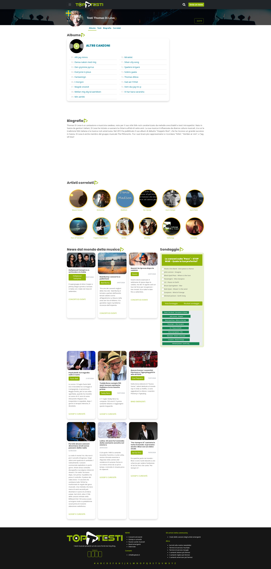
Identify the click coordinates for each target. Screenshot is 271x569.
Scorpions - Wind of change (174, 292)
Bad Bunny (105, 283)
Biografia (107, 28)
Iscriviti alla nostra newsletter (180, 545)
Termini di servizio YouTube (179, 548)
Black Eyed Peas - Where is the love (177, 275)
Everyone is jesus (83, 72)
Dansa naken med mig (85, 62)
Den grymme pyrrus (84, 67)
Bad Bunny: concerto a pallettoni (110, 278)
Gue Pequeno (137, 378)
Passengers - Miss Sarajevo (174, 279)
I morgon (79, 81)
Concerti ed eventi (135, 537)
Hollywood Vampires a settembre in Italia (79, 271)
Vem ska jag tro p (132, 86)
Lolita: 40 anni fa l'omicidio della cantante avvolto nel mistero (112, 443)
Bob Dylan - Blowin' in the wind (175, 289)
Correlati (117, 28)
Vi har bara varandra (134, 91)
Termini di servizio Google (179, 550)
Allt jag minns (81, 57)
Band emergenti (135, 544)
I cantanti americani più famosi (180, 557)
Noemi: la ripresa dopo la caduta (142, 269)
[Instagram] (96, 554)
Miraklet (128, 57)
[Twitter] (100, 554)
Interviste (132, 546)
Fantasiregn (80, 77)
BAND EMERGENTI (138, 401)
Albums (92, 28)
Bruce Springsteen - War (173, 285)
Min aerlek (80, 96)
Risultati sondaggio (191, 303)
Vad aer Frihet (131, 81)
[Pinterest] (93, 554)
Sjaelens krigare (132, 67)
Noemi (134, 274)
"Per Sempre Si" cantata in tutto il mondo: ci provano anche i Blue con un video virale (143, 445)
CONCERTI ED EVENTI (77, 299)
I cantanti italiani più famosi (179, 552)
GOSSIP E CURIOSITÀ (77, 414)
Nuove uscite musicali (137, 542)
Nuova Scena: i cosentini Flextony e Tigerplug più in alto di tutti (143, 372)
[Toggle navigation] (70, 4)
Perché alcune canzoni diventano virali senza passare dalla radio (79, 446)
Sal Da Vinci (136, 452)
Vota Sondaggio (171, 303)
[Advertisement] (188, 46)
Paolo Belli (74, 378)
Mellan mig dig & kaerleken (88, 91)
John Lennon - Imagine (172, 272)
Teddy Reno (105, 393)
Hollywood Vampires (77, 277)
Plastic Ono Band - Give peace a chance (179, 269)
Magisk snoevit (82, 86)
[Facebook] (89, 554)
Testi (99, 28)
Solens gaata (130, 72)
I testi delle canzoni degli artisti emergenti (185, 537)
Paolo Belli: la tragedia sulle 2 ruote (79, 373)
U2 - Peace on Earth (171, 282)
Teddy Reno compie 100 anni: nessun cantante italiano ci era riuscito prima (110, 386)
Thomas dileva (131, 77)
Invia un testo (196, 4)
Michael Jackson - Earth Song (175, 296)
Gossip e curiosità (135, 539)
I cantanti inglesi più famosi (179, 555)
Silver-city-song (131, 62)
